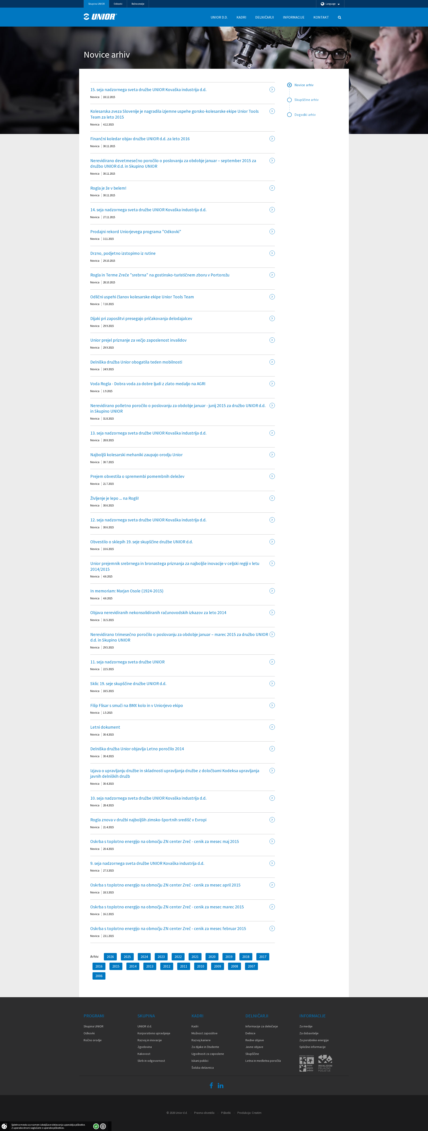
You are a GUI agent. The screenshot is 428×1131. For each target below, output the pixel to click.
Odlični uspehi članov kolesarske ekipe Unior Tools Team (142, 296)
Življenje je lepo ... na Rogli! (114, 498)
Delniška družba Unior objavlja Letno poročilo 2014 (137, 748)
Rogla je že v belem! (108, 188)
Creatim (256, 1113)
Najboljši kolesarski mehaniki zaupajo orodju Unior (136, 454)
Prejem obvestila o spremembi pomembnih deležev (137, 476)
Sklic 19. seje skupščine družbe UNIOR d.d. (128, 683)
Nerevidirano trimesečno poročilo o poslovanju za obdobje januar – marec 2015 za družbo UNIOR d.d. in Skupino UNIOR (179, 637)
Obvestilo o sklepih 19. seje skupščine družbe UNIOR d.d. (141, 541)
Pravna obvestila (204, 1113)
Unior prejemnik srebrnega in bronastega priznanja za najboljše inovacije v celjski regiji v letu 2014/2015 (174, 566)
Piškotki (226, 1113)
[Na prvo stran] (100, 16)
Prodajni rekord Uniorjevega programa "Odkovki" (135, 231)
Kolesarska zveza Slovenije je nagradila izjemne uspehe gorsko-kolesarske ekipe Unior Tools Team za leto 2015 (174, 114)
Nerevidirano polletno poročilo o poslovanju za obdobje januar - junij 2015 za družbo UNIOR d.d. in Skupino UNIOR (177, 408)
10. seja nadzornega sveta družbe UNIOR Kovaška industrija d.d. (148, 798)
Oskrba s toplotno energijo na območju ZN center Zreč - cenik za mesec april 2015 (165, 885)
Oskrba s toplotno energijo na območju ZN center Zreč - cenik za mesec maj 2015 (164, 841)
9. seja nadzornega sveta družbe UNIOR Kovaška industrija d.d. (147, 863)
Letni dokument (105, 727)
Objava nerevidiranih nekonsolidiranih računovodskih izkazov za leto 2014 (158, 612)
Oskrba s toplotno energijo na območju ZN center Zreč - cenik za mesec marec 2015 (167, 906)
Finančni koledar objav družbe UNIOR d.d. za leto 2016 (140, 138)
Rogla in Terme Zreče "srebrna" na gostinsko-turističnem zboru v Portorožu (159, 275)
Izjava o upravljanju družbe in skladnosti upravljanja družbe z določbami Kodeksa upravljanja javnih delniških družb (174, 773)
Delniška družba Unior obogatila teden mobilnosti (136, 362)
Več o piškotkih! (103, 1126)
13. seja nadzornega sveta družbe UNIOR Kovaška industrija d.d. (148, 433)
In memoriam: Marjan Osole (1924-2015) (126, 591)
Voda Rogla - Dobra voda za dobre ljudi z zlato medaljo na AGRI (147, 383)
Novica (94, 97)
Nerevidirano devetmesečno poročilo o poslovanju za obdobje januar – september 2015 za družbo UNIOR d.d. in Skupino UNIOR (173, 163)
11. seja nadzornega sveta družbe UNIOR (127, 662)
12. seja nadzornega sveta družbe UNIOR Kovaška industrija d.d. (148, 520)
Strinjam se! (96, 1126)
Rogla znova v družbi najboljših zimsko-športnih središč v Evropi (148, 819)
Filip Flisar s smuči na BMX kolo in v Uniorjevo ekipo (136, 705)
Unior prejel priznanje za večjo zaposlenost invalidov (138, 340)
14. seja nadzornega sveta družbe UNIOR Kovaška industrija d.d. (148, 209)
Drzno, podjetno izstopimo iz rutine (123, 253)
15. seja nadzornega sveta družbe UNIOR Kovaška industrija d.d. (148, 89)
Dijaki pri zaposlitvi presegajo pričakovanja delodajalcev (141, 318)
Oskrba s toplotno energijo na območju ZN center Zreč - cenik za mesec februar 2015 (168, 928)
